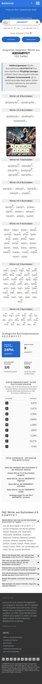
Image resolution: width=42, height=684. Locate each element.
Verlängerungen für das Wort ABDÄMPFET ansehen (21, 496)
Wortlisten (7, 643)
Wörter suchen (31, 39)
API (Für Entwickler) (11, 652)
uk (34, 659)
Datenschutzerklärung (12, 649)
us (38, 659)
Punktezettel (8, 646)
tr (30, 659)
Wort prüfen (11, 39)
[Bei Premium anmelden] (32, 3)
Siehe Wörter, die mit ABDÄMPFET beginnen (21, 480)
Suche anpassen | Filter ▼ (21, 33)
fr (15, 659)
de (7, 659)
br (3, 659)
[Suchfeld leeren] (37, 22)
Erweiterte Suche (10, 640)
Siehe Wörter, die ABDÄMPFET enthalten (21, 485)
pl (26, 659)
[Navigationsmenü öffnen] (37, 3)
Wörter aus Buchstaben (13, 637)
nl (22, 659)
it (18, 659)
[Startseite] (7, 3)
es (11, 659)
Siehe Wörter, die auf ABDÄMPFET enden (21, 491)
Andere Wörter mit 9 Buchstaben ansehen (21, 474)
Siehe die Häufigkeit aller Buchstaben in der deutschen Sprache (21, 469)
